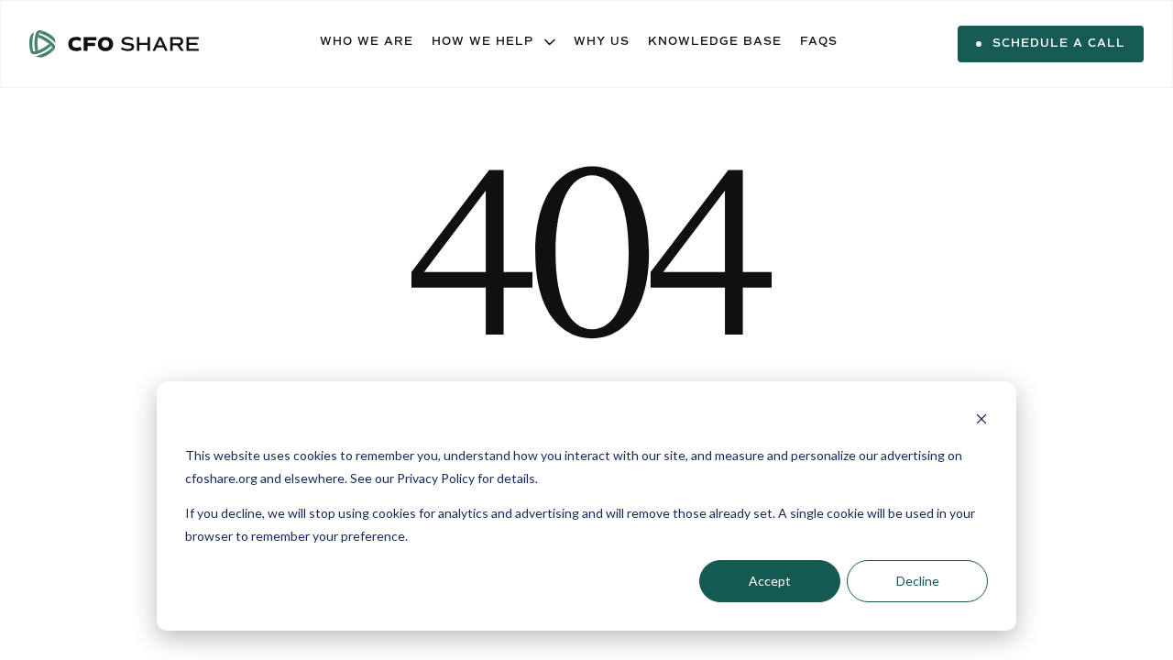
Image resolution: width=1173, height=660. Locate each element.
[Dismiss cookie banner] (981, 421)
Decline (917, 580)
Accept (770, 580)
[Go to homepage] (114, 44)
